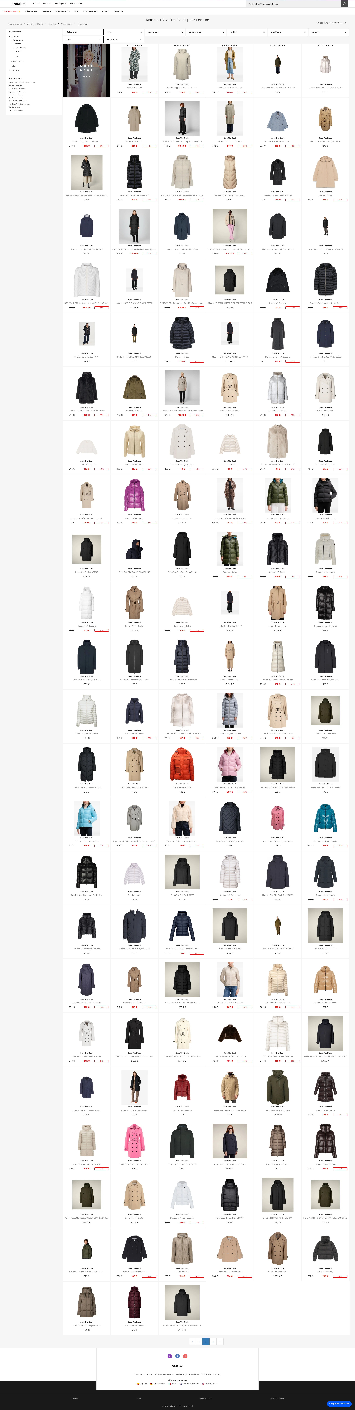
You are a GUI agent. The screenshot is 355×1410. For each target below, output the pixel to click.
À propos (74, 1398)
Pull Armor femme (16, 98)
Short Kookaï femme (16, 95)
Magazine (76, 4)
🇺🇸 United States (210, 1384)
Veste (16, 56)
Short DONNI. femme (17, 89)
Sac (77, 11)
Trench (19, 51)
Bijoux (106, 11)
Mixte (14, 66)
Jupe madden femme (17, 92)
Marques (61, 4)
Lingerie (47, 11)
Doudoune (20, 48)
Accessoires (90, 11)
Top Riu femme (14, 107)
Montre (118, 11)
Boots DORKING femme (18, 101)
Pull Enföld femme (16, 110)
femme (36, 4)
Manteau (18, 44)
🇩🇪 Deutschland (157, 1384)
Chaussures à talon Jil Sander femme (22, 83)
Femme (15, 36)
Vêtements (31, 11)
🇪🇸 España (142, 1384)
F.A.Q (139, 1398)
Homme (15, 70)
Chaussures (63, 11)
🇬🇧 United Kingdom (189, 1384)
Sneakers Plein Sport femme (19, 104)
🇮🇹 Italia (172, 1384)
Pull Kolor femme (15, 86)
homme (47, 4)
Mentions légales (277, 1398)
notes (216, 1374)
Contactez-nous (205, 1398)
